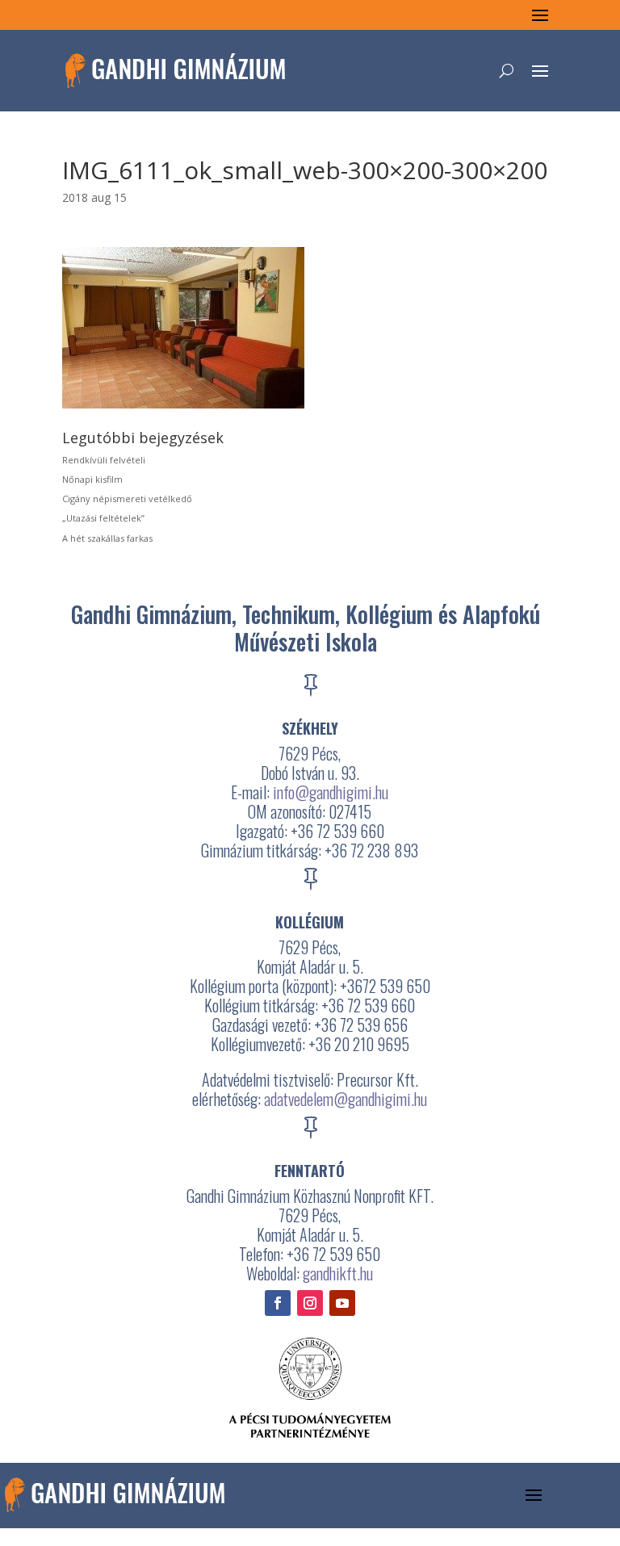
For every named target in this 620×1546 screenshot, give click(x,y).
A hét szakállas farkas (107, 538)
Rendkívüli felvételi (103, 460)
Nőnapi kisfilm (92, 479)
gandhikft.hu (338, 1273)
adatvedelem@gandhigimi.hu (345, 1099)
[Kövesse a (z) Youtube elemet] (342, 1303)
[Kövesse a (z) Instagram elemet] (310, 1303)
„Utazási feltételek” (103, 518)
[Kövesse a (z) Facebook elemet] (278, 1303)
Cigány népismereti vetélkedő (127, 498)
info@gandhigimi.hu (330, 792)
